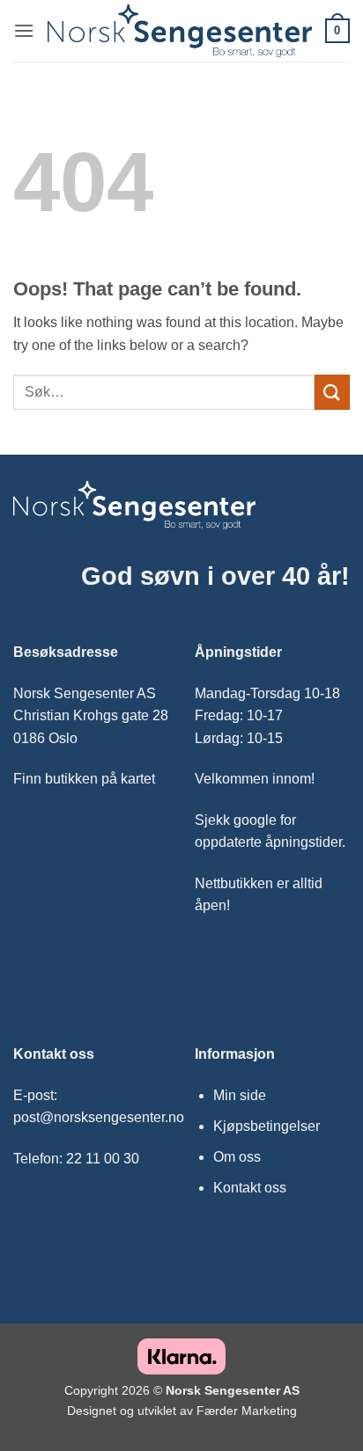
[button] (23, 30)
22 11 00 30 (102, 1158)
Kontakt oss (249, 1187)
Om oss (237, 1156)
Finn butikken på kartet (84, 778)
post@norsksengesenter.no (98, 1117)
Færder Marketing (246, 1411)
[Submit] (332, 392)
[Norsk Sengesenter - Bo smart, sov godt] (180, 30)
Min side (239, 1095)
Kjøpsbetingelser (266, 1126)
